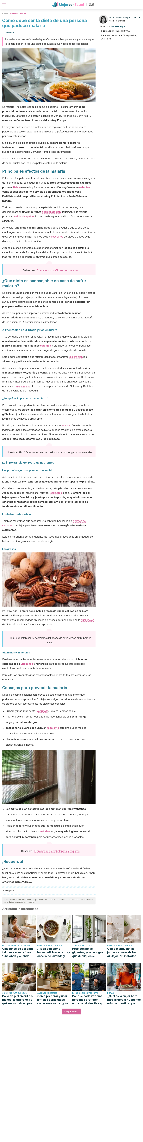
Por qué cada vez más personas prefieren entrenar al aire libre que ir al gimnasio (88, 999)
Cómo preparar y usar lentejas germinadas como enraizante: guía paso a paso (52, 999)
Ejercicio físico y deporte (85, 993)
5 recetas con (45, 270)
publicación (87, 619)
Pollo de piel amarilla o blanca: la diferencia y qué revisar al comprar (17, 999)
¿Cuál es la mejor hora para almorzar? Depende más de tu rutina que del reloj (124, 999)
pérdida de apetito (23, 216)
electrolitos (56, 236)
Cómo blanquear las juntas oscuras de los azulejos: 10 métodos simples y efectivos (121, 952)
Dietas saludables (18, 14)
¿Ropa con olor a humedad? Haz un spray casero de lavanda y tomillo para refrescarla (53, 952)
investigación (23, 386)
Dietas (5, 14)
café (55, 270)
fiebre (17, 187)
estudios (84, 187)
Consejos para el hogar (49, 946)
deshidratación (51, 211)
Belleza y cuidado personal (16, 946)
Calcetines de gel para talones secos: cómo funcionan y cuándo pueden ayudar (17, 952)
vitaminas (27, 663)
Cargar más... (71, 1011)
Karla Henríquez (117, 21)
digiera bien (76, 356)
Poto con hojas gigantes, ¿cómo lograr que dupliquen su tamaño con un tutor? (88, 952)
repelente (53, 727)
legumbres (56, 492)
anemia (66, 425)
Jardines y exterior (82, 946)
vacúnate (42, 711)
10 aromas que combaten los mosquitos (56, 851)
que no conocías (68, 270)
